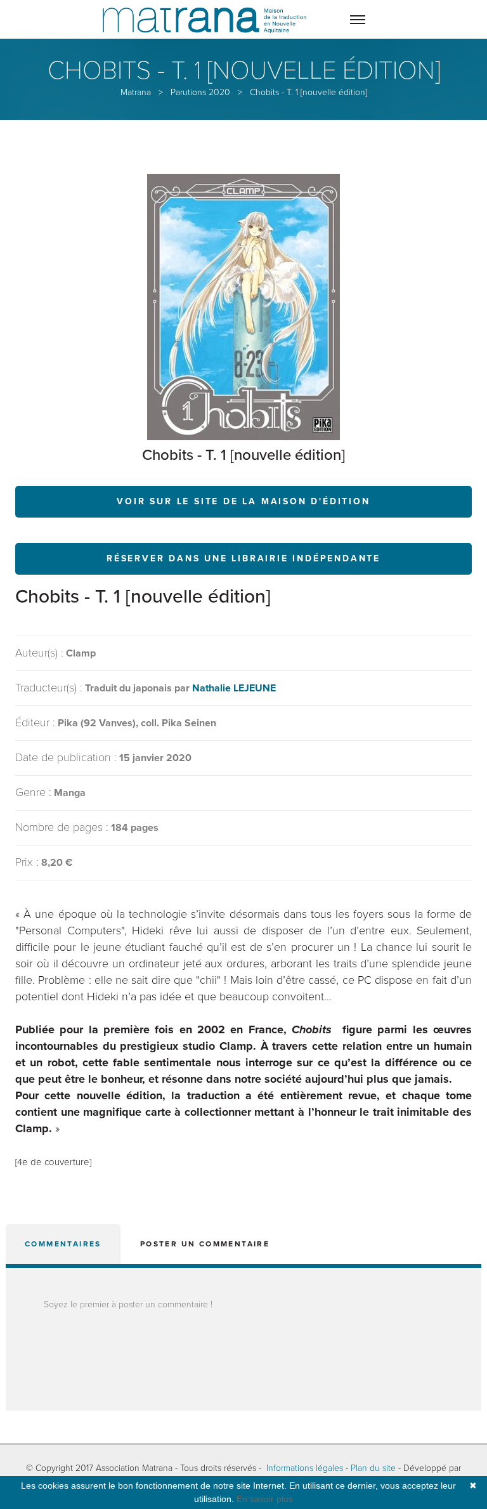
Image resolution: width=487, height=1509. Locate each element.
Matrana (135, 92)
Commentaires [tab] (63, 1243)
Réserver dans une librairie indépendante (243, 558)
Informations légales (304, 1468)
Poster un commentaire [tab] (204, 1243)
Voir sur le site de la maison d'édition (243, 501)
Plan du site (373, 1468)
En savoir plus (265, 1499)
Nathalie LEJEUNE (234, 688)
